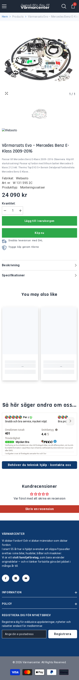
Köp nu (39, 232)
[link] (20, 366)
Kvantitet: (9, 203)
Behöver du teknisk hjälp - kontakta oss (39, 465)
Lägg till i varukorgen (39, 220)
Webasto (22, 178)
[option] (39, 60)
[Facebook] (5, 578)
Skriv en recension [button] (39, 509)
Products (18, 16)
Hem (5, 16)
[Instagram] (15, 578)
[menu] (4, 6)
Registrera (62, 634)
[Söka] (64, 6)
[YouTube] (26, 578)
